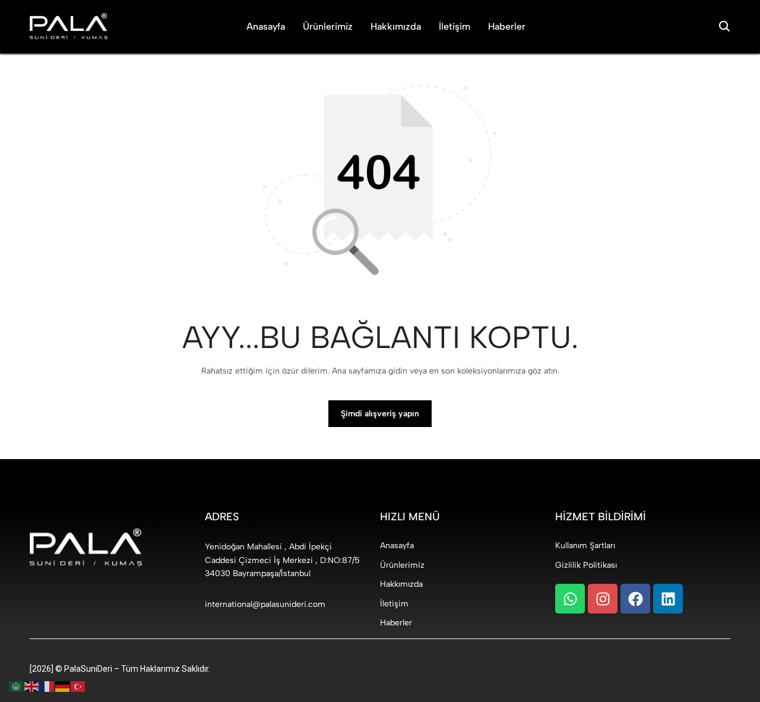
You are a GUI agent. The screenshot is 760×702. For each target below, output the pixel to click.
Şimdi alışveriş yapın (380, 414)
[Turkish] (78, 686)
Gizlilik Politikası (586, 565)
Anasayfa (265, 26)
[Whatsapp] (570, 599)
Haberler (506, 26)
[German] (63, 686)
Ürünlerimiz (328, 26)
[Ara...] (724, 27)
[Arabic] (16, 686)
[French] (47, 686)
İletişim (454, 26)
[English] (32, 686)
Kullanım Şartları (585, 545)
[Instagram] (603, 599)
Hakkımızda (395, 26)
